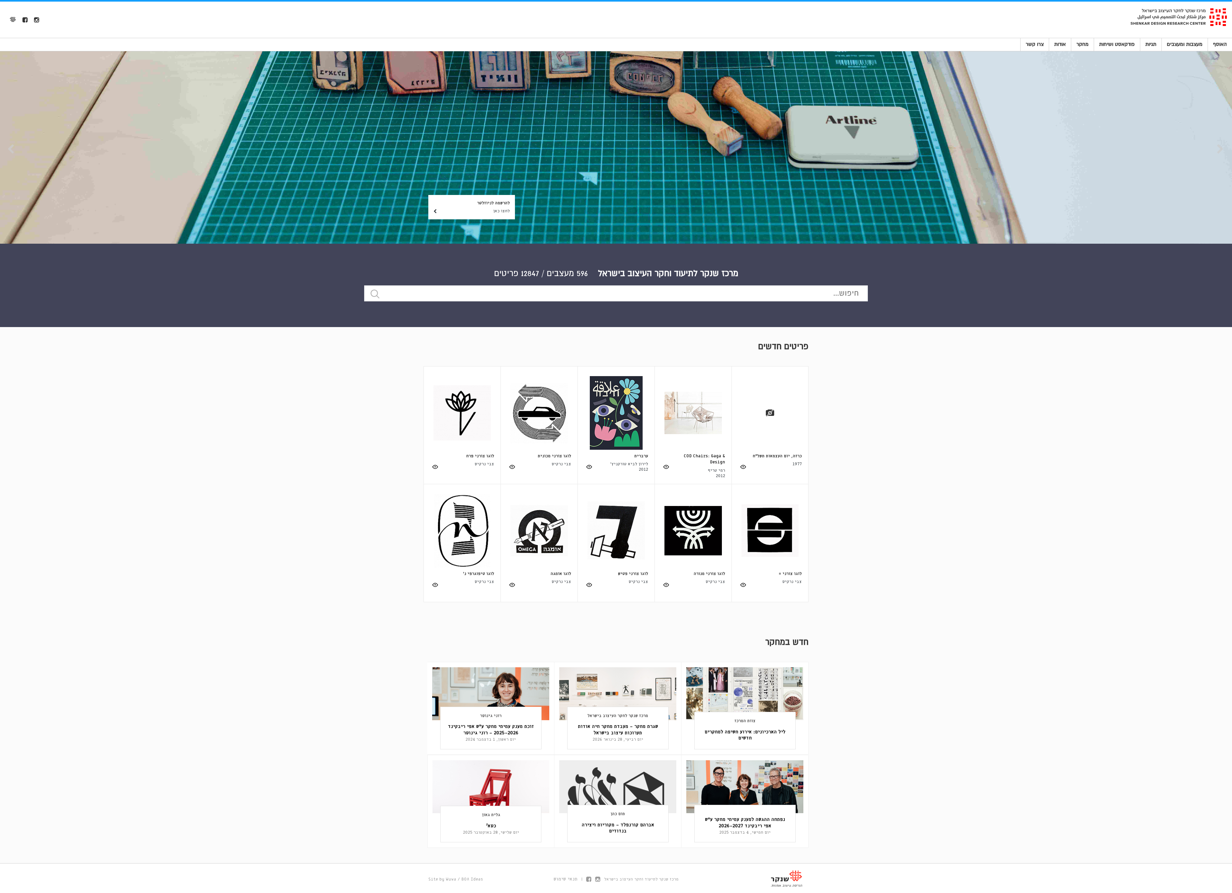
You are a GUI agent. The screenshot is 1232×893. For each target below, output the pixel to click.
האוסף (1220, 44)
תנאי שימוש (565, 879)
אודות (1060, 44)
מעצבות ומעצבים (1184, 44)
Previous (1221, 147)
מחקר (1082, 44)
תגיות (1150, 44)
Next (11, 147)
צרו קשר (1035, 44)
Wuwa (451, 879)
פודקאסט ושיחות (1117, 44)
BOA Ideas (472, 879)
